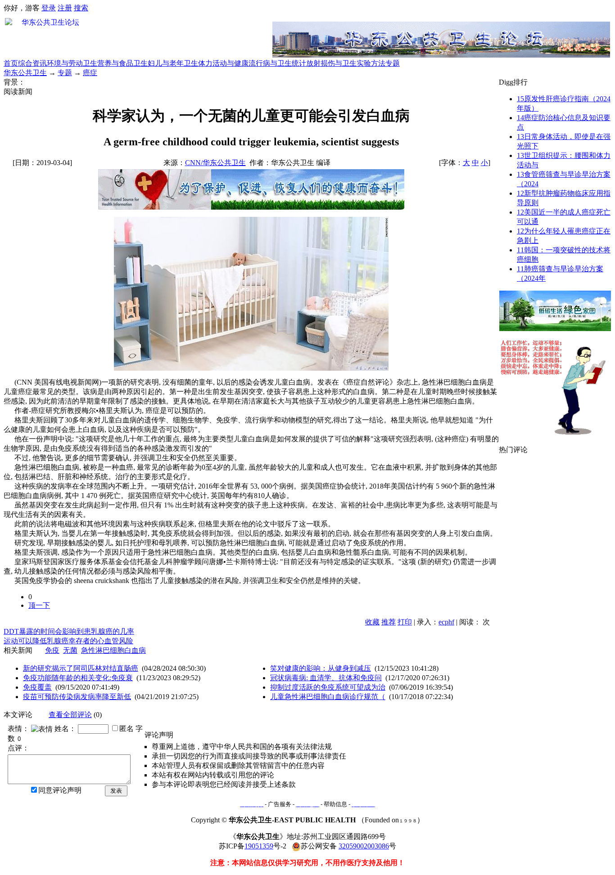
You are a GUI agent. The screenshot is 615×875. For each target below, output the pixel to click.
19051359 (258, 846)
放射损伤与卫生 (331, 63)
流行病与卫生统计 (277, 63)
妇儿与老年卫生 (173, 63)
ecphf (446, 622)
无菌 (70, 650)
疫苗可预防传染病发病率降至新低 (77, 696)
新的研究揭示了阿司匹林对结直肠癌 (80, 668)
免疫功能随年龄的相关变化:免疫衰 (78, 678)
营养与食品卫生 (122, 63)
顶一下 (39, 605)
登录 (48, 8)
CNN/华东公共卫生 (215, 162)
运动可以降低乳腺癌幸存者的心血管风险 (68, 641)
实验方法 (371, 63)
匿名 (126, 728)
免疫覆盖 (37, 687)
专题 (392, 63)
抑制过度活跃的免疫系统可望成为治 (327, 687)
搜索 (81, 8)
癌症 (90, 72)
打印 (405, 622)
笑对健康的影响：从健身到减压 (320, 668)
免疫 (52, 650)
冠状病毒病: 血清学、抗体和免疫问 (326, 678)
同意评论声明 (59, 790)
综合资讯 (32, 63)
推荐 (388, 622)
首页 (11, 63)
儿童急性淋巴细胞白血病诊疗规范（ (327, 696)
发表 (116, 790)
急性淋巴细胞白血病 (113, 650)
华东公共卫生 (25, 72)
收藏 (372, 622)
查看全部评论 (70, 714)
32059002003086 (364, 846)
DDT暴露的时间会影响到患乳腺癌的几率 (69, 631)
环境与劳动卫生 (72, 63)
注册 (65, 8)
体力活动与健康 (223, 63)
